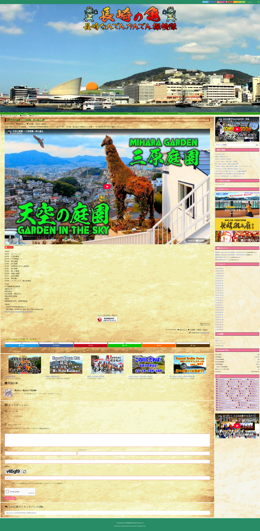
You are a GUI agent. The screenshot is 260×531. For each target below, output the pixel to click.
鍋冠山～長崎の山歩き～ (53, 376)
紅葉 (254, 393)
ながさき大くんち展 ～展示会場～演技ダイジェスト (229, 169)
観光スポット (35, 115)
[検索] (258, 2)
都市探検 (236, 398)
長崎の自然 (60, 378)
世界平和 (255, 384)
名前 (6, 450)
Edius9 (252, 379)
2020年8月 (219, 315)
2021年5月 (219, 298)
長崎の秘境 (222, 403)
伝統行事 (18, 378)
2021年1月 (219, 305)
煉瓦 (243, 393)
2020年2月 (219, 324)
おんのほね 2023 (10, 376)
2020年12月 (219, 307)
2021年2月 (219, 302)
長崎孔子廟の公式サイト (222, 257)
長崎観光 (24, 115)
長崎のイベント (102, 378)
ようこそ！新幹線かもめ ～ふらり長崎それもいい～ (229, 176)
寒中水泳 (233, 391)
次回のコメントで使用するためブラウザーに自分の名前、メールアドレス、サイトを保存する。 (38, 483)
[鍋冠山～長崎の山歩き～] (66, 372)
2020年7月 (219, 317)
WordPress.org (219, 345)
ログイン (217, 338)
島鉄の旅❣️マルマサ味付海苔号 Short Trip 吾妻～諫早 (230, 173)
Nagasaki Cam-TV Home (10, 115)
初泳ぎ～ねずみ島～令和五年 (95, 376)
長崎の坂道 (237, 400)
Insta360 (221, 382)
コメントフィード (220, 343)
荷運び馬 (242, 396)
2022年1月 (219, 290)
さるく (254, 382)
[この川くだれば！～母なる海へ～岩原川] (148, 372)
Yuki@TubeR (204, 333)
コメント (7, 432)
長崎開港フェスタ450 (224, 407)
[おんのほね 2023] (25, 372)
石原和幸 (37, 124)
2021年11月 (219, 295)
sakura (232, 382)
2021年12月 (219, 293)
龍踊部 (220, 410)
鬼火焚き (253, 407)
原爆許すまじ (222, 389)
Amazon (221, 379)
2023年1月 (219, 268)
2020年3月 (219, 322)
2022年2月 (219, 288)
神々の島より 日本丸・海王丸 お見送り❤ (182, 376)
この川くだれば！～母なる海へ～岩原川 (140, 376)
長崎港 (192, 378)
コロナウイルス (233, 384)
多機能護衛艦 (237, 389)
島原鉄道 (254, 391)
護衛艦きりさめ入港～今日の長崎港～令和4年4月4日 (229, 252)
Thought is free (141, 526)
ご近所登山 (243, 382)
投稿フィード (219, 340)
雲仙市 (240, 407)
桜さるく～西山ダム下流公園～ (26, 390)
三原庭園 (31, 124)
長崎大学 (244, 405)
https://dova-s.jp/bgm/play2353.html (19, 312)
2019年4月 (219, 329)
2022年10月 (219, 276)
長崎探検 (66, 378)
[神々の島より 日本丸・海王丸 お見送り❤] (190, 372)
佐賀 (232, 386)
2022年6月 (219, 278)
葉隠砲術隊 (253, 396)
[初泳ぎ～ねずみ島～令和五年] (107, 372)
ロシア (245, 384)
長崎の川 (252, 400)
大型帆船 (221, 391)
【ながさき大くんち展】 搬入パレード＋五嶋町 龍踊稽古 (230, 171)
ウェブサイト (8, 458)
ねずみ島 (221, 384)
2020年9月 (219, 312)
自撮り (220, 396)
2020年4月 (219, 319)
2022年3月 (219, 285)
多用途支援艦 (252, 389)
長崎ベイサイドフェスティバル (227, 405)
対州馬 (243, 391)
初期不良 (253, 386)
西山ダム (44, 124)
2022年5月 (219, 280)
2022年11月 (219, 273)
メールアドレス (82, 450)
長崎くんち (250, 398)
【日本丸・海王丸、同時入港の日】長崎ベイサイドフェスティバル (233, 166)
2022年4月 (219, 283)
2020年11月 (219, 310)
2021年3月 (219, 300)
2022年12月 (219, 271)
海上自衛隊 (231, 393)
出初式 (242, 386)
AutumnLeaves (237, 379)
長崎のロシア (222, 400)
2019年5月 (219, 327)
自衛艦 (231, 396)
